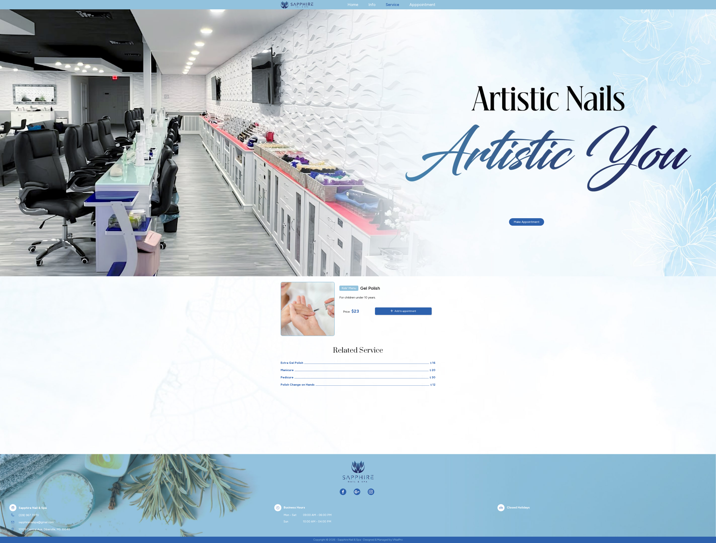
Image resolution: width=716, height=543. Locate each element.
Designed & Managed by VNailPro (383, 539)
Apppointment (422, 4)
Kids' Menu (349, 288)
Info (372, 4)
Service (392, 4)
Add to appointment (405, 311)
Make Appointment (526, 222)
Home (353, 4)
